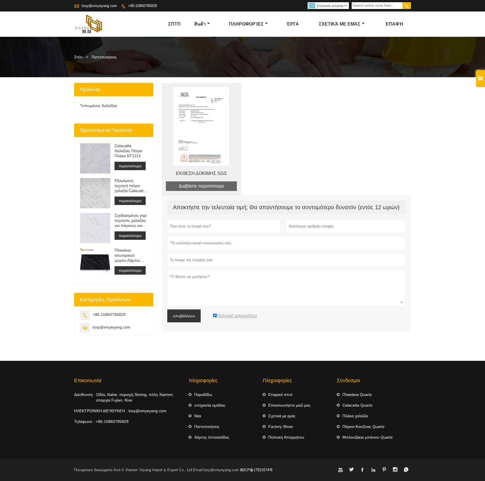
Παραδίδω (203, 394)
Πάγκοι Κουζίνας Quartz (363, 426)
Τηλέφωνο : (84, 421)
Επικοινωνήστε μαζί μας (289, 405)
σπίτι (174, 24)
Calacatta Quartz (357, 405)
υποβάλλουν (184, 316)
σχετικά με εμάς (339, 24)
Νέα (197, 416)
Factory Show (280, 426)
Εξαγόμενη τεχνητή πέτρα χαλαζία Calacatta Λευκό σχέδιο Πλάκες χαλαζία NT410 (130, 185)
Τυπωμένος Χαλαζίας (98, 105)
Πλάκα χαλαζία (355, 416)
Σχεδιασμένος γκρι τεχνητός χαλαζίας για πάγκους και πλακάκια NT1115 (131, 220)
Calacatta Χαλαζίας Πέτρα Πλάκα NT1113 (128, 150)
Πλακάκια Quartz (357, 394)
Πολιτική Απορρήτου (286, 437)
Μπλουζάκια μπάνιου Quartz (367, 437)
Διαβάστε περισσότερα (201, 186)
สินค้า (200, 24)
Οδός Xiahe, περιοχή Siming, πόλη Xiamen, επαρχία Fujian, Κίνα (135, 397)
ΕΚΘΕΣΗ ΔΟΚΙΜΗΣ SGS (201, 173)
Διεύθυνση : (84, 394)
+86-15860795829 (142, 6)
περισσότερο (130, 166)
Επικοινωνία (87, 380)
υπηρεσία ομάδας (209, 405)
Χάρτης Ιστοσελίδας (211, 437)
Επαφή (394, 24)
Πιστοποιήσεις (206, 426)
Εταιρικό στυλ (280, 394)
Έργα (292, 24)
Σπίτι (78, 57)
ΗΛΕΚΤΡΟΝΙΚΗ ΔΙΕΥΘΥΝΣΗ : (100, 411)
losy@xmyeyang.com (99, 6)
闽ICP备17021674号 (256, 470)
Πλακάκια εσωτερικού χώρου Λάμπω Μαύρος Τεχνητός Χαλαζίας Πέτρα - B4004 (130, 255)
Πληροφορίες (246, 24)
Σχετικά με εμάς (282, 416)
